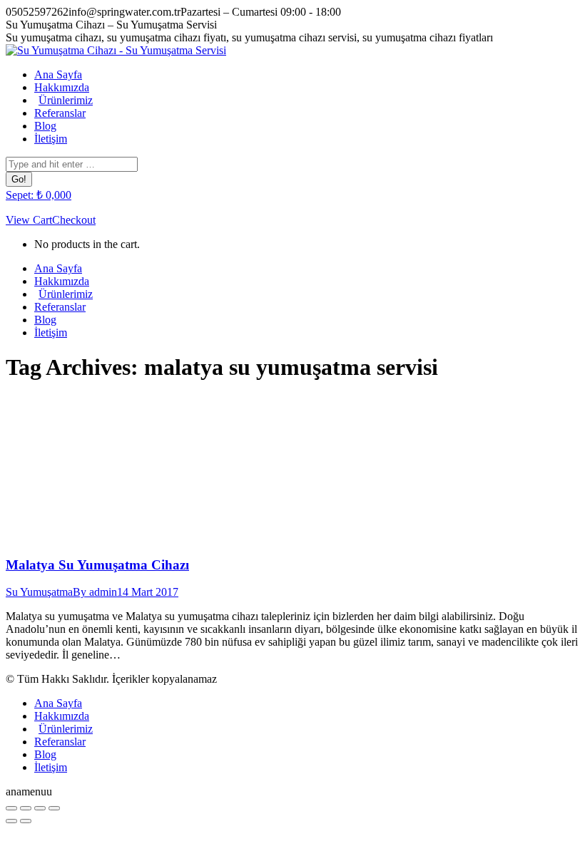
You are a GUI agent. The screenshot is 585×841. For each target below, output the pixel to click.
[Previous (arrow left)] (11, 821)
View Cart (29, 220)
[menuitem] (58, 74)
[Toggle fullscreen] (40, 808)
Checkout (74, 220)
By (95, 592)
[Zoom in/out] (54, 808)
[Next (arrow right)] (25, 821)
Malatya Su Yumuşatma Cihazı (97, 564)
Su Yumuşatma (39, 592)
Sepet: (38, 195)
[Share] (25, 808)
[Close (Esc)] (11, 808)
